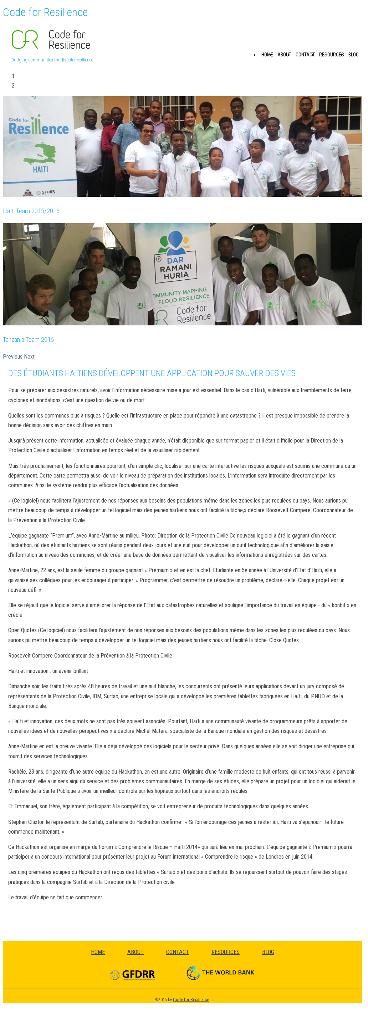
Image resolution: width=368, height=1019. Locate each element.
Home (267, 55)
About (284, 55)
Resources (331, 55)
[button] (12, 356)
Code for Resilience (191, 999)
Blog (353, 55)
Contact (305, 55)
